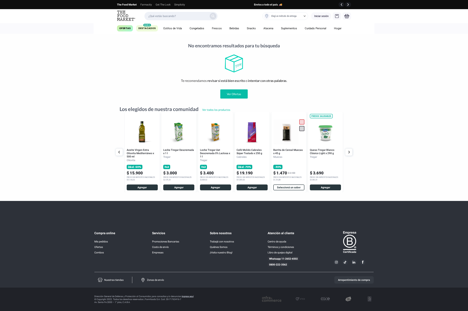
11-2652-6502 (289, 258)
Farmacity (146, 4)
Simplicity (179, 4)
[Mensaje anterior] (341, 4)
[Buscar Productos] (213, 16)
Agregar (142, 187)
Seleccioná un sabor (289, 187)
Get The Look (163, 4)
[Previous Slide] (119, 152)
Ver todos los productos (216, 109)
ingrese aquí (188, 296)
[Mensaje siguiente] (348, 4)
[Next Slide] (348, 152)
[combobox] (181, 16)
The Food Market (127, 4)
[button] (301, 128)
